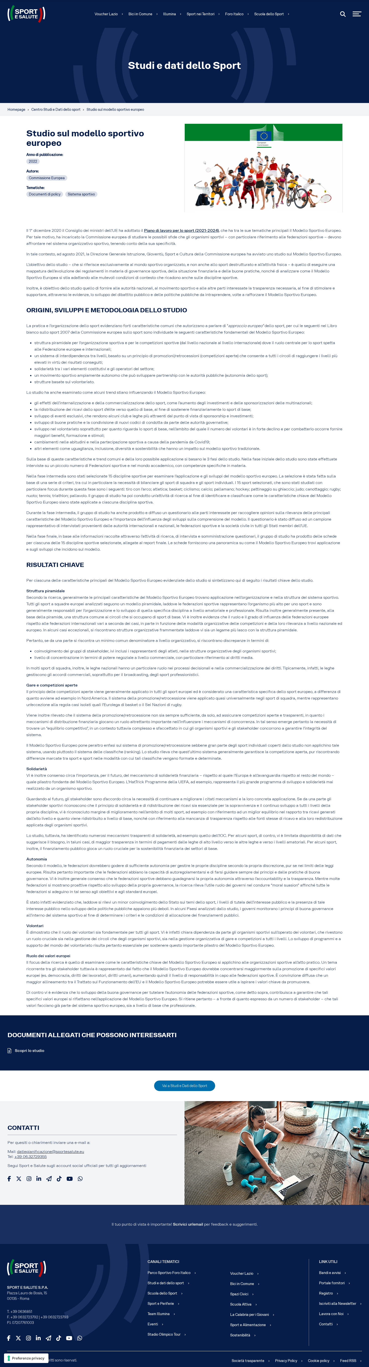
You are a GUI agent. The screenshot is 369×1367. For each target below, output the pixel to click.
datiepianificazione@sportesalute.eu (50, 1151)
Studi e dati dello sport (166, 1283)
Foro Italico (234, 14)
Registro (326, 1293)
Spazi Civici (239, 1294)
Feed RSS (348, 1360)
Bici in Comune (140, 14)
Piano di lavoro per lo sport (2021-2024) (181, 230)
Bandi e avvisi (330, 1273)
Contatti (326, 1324)
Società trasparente (248, 1360)
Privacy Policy (286, 1360)
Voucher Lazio (106, 14)
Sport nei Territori (200, 14)
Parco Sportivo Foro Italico (169, 1273)
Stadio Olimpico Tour (164, 1334)
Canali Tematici (163, 1261)
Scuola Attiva (241, 1304)
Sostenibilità (240, 1335)
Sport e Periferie (161, 1303)
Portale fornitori (332, 1283)
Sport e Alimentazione (248, 1325)
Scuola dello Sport (269, 14)
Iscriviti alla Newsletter (337, 1303)
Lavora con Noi (331, 1314)
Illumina (169, 14)
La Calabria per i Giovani (249, 1314)
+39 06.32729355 (30, 1156)
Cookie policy (318, 1360)
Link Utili (328, 1261)
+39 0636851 (21, 1311)
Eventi (153, 1324)
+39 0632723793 (54, 1317)
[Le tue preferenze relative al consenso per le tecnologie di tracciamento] (26, 1358)
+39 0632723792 (24, 1317)
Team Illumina (159, 1314)
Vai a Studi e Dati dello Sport (184, 1086)
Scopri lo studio (29, 1050)
